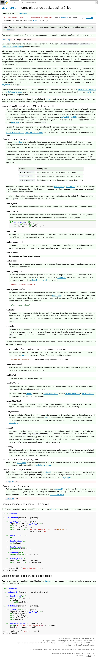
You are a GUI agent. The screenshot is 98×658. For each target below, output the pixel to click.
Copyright (63, 638)
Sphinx (89, 656)
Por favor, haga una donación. (85, 649)
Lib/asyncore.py (21, 13)
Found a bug (90, 654)
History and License (74, 645)
